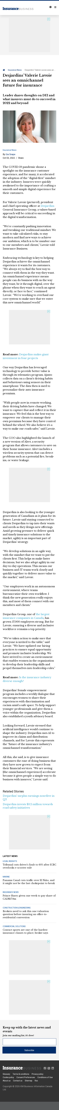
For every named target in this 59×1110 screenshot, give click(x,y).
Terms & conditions (21, 1074)
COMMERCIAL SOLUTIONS (14, 926)
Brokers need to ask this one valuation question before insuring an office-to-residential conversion (26, 914)
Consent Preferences (25, 1077)
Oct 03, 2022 (9, 158)
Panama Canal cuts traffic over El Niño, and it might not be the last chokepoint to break (29, 882)
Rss (36, 1081)
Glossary (6, 1074)
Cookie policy (8, 1077)
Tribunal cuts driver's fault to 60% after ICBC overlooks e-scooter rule (29, 866)
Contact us (17, 1081)
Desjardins (47, 205)
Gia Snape (10, 154)
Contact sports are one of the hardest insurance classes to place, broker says (25, 931)
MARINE (6, 877)
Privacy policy (37, 1074)
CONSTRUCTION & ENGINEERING (17, 908)
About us (7, 1081)
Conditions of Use (45, 1077)
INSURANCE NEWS (11, 892)
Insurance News (15, 70)
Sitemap (28, 1081)
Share (21, 158)
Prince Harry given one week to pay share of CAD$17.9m (29, 897)
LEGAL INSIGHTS (10, 861)
